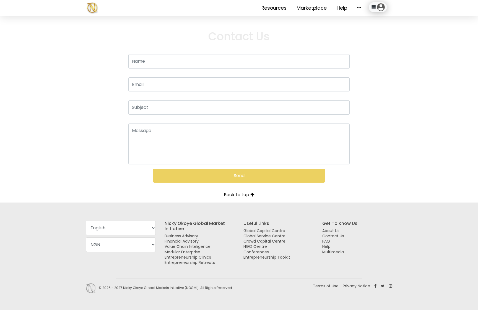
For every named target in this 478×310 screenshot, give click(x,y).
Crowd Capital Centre (264, 241)
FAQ (326, 241)
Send (239, 175)
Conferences (256, 252)
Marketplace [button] (312, 8)
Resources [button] (274, 8)
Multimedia (333, 252)
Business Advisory (181, 236)
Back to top (237, 194)
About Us (330, 230)
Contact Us (333, 236)
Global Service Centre (264, 236)
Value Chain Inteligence (188, 246)
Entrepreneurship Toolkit (266, 257)
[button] (359, 8)
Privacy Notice (356, 286)
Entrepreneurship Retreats (190, 262)
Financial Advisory (182, 241)
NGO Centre (255, 246)
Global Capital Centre (264, 230)
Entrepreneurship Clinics (188, 257)
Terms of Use (326, 286)
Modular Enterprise (182, 252)
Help (342, 8)
